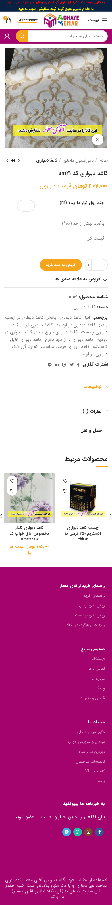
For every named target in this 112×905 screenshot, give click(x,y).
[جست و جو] (22, 36)
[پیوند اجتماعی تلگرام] (49, 364)
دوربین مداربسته (92, 752)
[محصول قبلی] (19, 160)
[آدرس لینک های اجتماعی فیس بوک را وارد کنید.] (78, 364)
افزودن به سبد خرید (61, 265)
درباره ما (98, 678)
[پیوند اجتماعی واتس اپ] (77, 832)
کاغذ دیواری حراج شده (57, 332)
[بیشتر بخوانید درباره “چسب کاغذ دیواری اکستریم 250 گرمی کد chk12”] (65, 491)
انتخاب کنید (12, 491)
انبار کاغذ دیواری (75, 317)
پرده (101, 781)
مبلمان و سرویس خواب (86, 742)
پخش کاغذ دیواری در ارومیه (30, 317)
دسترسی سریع (93, 649)
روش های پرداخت (90, 615)
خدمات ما (96, 722)
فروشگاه (98, 659)
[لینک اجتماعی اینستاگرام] (88, 832)
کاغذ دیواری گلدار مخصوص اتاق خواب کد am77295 (29, 533)
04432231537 (28, 20)
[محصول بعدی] (7, 160)
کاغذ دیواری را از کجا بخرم (69, 339)
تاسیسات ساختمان (90, 761)
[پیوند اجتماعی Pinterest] (64, 364)
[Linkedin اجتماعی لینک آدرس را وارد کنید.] (56, 364)
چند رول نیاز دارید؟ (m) (82, 203)
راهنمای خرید (94, 595)
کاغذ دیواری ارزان (37, 324)
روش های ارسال (92, 605)
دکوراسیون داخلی (78, 160)
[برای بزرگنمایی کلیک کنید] (97, 139)
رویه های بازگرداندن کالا (86, 625)
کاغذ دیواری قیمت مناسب (65, 346)
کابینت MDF (95, 771)
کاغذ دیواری (46, 160)
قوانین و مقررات (92, 698)
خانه (103, 160)
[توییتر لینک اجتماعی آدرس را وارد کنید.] (71, 364)
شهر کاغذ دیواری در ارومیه (80, 324)
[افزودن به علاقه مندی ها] (65, 481)
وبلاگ (100, 688)
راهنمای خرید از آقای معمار (82, 586)
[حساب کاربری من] (7, 36)
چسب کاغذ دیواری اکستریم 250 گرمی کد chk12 (82, 533)
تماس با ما (96, 668)
